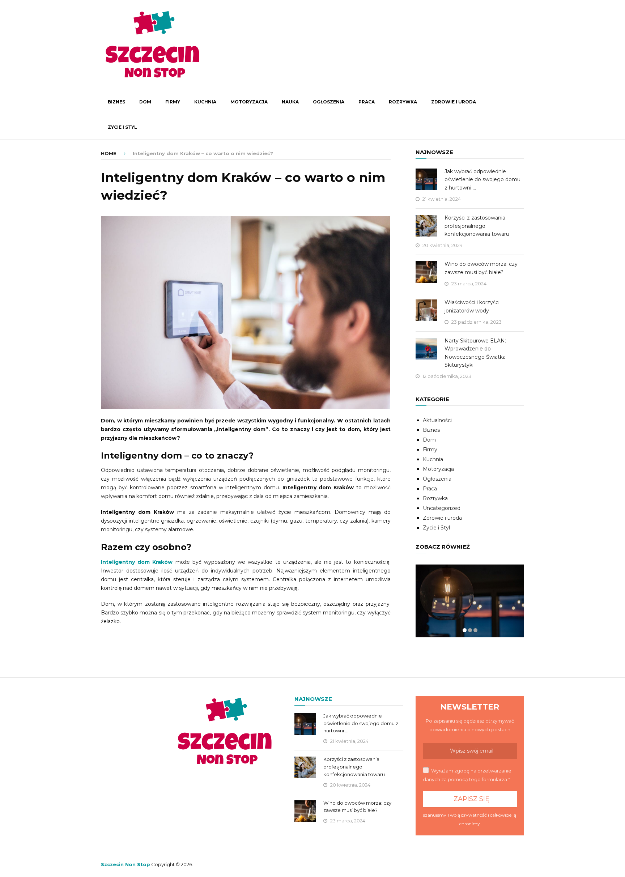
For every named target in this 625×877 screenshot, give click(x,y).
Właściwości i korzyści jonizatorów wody (472, 306)
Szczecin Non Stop (125, 864)
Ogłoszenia (328, 102)
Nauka (290, 102)
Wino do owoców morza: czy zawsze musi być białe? (481, 268)
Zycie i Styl (122, 127)
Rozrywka (403, 102)
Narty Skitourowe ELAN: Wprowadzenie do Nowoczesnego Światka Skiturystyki (475, 352)
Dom (145, 102)
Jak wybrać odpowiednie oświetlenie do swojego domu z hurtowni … (482, 179)
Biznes (116, 102)
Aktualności (437, 420)
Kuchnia (205, 102)
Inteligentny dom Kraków (137, 562)
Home (108, 153)
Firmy (172, 102)
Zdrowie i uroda (453, 102)
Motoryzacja (249, 102)
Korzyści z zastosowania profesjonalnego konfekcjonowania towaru (477, 225)
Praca (366, 102)
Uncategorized (441, 508)
